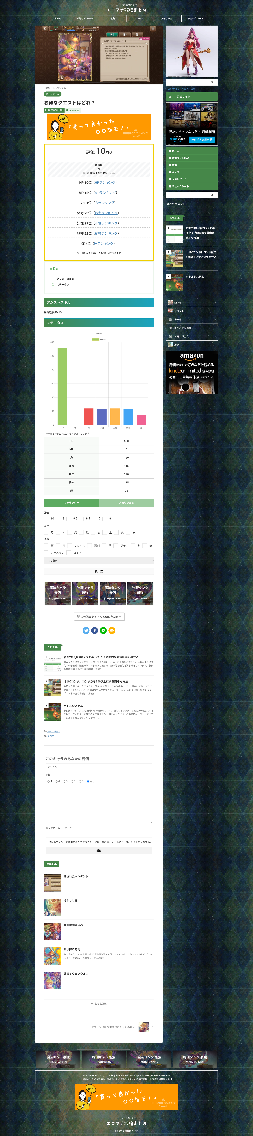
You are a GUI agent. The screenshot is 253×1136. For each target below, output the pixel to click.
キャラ (140, 18)
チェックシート (195, 18)
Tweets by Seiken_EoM (180, 89)
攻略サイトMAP (85, 18)
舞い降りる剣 (72, 949)
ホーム (57, 18)
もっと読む (100, 1003)
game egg (74, 110)
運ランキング (103, 244)
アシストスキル (65, 279)
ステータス (62, 284)
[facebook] (94, 630)
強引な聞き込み (73, 925)
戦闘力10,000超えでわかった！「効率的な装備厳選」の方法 (101, 657)
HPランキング (105, 183)
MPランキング (105, 193)
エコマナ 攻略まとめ (126, 1118)
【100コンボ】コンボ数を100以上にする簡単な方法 (96, 681)
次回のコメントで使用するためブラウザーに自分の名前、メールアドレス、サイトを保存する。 (100, 842)
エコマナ (51, 736)
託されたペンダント (76, 876)
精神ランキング (106, 233)
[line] (103, 630)
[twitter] (86, 630)
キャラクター (71, 502)
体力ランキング (106, 213)
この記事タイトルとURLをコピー (100, 616)
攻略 (112, 18)
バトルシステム (73, 706)
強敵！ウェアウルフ (76, 973)
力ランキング (104, 203)
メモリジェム (168, 18)
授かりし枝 (70, 900)
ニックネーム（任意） (58, 828)
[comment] (111, 630)
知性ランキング (106, 223)
